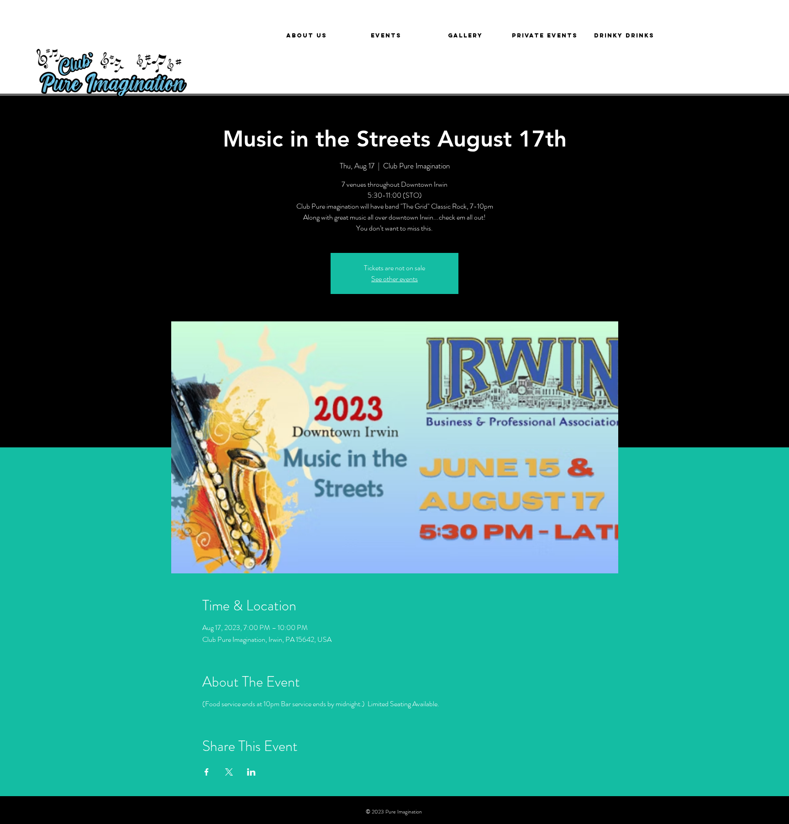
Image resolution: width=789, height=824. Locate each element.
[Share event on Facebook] (206, 772)
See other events (394, 278)
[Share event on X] (229, 772)
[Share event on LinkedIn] (251, 772)
